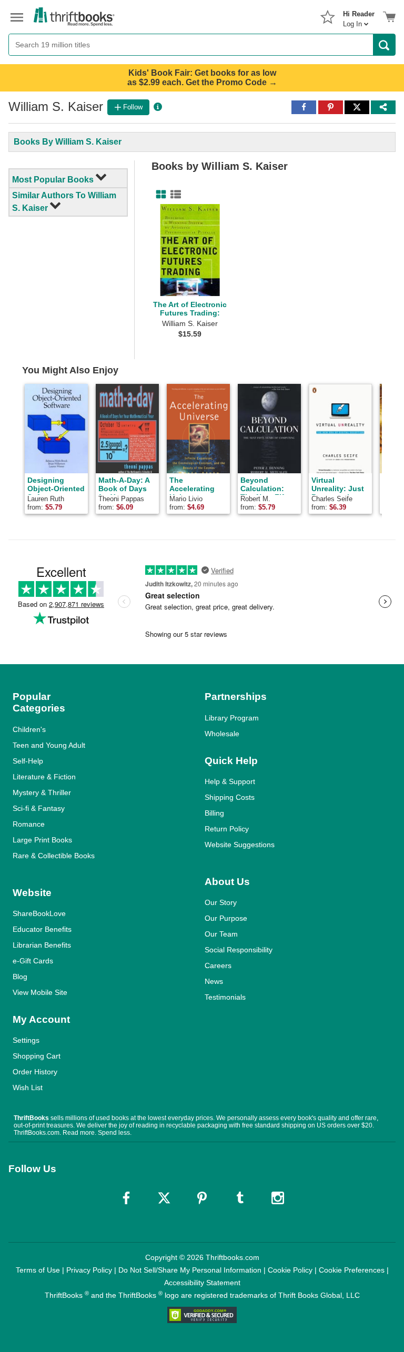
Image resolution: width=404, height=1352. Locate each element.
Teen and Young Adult (49, 745)
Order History (35, 1072)
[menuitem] (359, 16)
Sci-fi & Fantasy (39, 808)
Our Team (221, 934)
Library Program (232, 718)
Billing (214, 813)
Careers (218, 965)
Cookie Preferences (352, 1270)
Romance (29, 824)
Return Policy (227, 829)
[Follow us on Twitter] (164, 1198)
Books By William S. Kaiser (68, 141)
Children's (29, 729)
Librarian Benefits (42, 945)
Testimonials (225, 997)
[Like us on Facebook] (126, 1198)
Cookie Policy (290, 1270)
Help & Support (230, 781)
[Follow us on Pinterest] (202, 1198)
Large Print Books (42, 840)
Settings (26, 1040)
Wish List (28, 1087)
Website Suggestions (240, 844)
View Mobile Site (40, 992)
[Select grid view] (159, 194)
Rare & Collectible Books (54, 855)
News (214, 981)
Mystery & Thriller (42, 792)
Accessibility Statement (202, 1282)
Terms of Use (38, 1270)
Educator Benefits (42, 929)
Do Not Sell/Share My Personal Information (189, 1270)
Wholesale (222, 733)
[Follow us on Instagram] (277, 1198)
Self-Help (28, 761)
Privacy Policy (89, 1270)
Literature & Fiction (44, 776)
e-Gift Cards (33, 961)
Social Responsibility (238, 950)
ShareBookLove (39, 913)
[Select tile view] (173, 194)
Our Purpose (226, 918)
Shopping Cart (36, 1056)
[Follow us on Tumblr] (239, 1198)
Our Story (221, 902)
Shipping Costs (230, 797)
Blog (20, 976)
